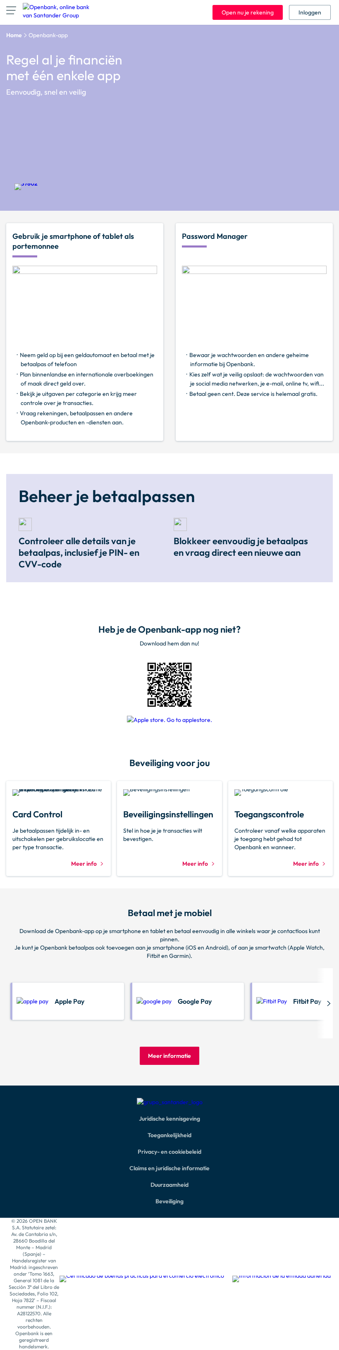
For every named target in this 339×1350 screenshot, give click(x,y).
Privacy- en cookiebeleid (169, 1151)
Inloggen (309, 12)
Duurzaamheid (169, 1184)
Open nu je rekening (248, 12)
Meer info (84, 863)
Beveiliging (169, 1201)
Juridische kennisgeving (169, 1118)
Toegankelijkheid (169, 1135)
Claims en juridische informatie (169, 1168)
